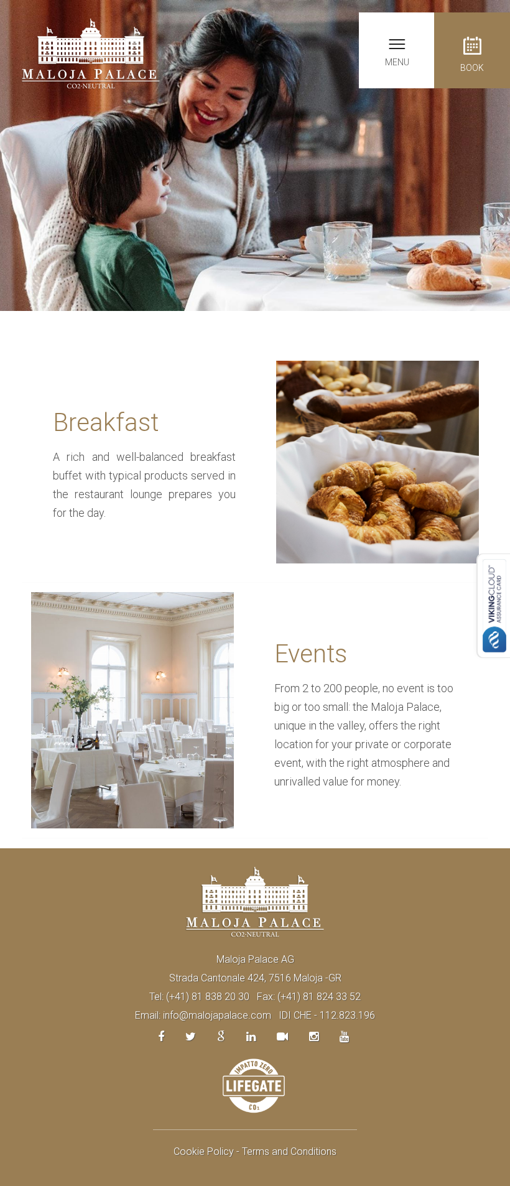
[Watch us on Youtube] (344, 1036)
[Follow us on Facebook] (161, 1036)
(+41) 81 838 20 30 (207, 997)
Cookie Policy (204, 1151)
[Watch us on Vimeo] (282, 1036)
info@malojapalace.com (217, 1015)
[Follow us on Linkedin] (251, 1036)
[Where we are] (221, 1036)
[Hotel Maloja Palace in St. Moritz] (91, 53)
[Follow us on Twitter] (190, 1036)
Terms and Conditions (289, 1151)
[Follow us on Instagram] (314, 1036)
